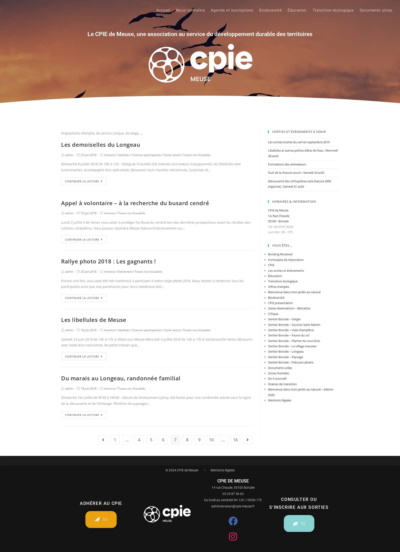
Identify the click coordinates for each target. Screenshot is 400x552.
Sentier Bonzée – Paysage (285, 357)
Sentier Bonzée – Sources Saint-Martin (294, 325)
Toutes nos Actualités (197, 155)
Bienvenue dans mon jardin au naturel (294, 292)
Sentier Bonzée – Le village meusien (292, 346)
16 (235, 439)
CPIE (271, 265)
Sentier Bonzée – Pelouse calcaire (290, 362)
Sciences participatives (147, 155)
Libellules (124, 155)
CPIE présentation (280, 303)
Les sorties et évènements (286, 270)
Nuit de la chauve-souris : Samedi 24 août (296, 173)
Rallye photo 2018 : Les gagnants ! (108, 261)
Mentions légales (279, 400)
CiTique (273, 314)
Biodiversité (276, 298)
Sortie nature (172, 155)
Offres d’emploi (278, 287)
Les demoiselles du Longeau (100, 144)
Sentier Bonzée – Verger (284, 319)
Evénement (125, 272)
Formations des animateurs (287, 164)
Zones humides (278, 373)
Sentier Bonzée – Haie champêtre (291, 330)
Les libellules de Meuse (93, 319)
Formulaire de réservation (286, 260)
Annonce (110, 155)
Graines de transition (282, 384)
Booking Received (280, 254)
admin (69, 155)
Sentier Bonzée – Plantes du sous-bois (294, 341)
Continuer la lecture (82, 181)
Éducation (275, 276)
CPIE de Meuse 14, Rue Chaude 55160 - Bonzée (278, 215)
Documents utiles (280, 368)
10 (211, 439)
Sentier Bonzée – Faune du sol (288, 335)
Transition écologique (283, 281)
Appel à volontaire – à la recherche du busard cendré (135, 203)
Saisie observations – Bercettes (289, 308)
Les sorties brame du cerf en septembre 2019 (299, 142)
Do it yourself (277, 378)
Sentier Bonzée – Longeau (286, 351)
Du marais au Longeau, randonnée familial (121, 378)
